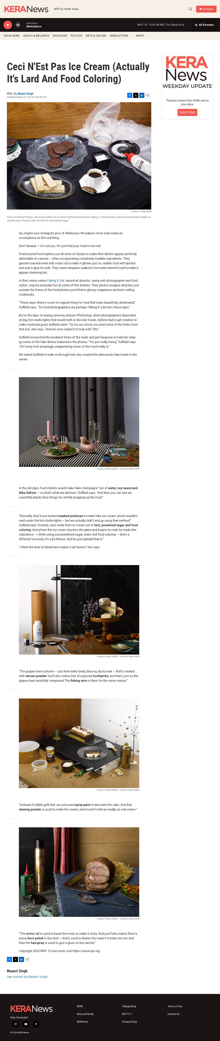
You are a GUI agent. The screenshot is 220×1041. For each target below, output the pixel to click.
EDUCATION (60, 35)
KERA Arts (82, 1022)
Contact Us (173, 1014)
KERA (80, 1006)
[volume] (18, 25)
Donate (207, 9)
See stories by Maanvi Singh (27, 977)
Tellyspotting (129, 1006)
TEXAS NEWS (11, 35)
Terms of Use (175, 1006)
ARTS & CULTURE (96, 35)
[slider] (23, 25)
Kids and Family (85, 1014)
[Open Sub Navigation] (131, 35)
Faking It (53, 280)
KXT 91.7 (127, 1014)
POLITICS (76, 35)
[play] (7, 25)
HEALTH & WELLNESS (36, 35)
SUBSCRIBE (187, 112)
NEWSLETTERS (119, 35)
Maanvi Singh (25, 93)
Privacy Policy (129, 1022)
